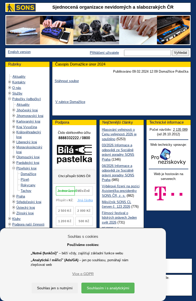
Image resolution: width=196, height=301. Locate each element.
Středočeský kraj (28, 202)
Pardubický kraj (27, 163)
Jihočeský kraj (27, 110)
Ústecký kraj (25, 208)
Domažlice (28, 174)
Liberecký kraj (26, 142)
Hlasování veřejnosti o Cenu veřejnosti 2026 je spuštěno (119, 134)
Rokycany (28, 185)
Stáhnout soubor (67, 81)
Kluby (16, 219)
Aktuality (19, 76)
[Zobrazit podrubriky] (10, 82)
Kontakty (19, 82)
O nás (16, 88)
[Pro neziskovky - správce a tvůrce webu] (168, 156)
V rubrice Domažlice (70, 102)
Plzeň (25, 179)
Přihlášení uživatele (104, 53)
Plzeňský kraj (26, 168)
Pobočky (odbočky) (26, 99)
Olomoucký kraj (28, 157)
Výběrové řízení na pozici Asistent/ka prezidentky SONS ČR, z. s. (121, 191)
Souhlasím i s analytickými (108, 288)
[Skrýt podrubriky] (10, 99)
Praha (20, 196)
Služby (17, 93)
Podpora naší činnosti (28, 224)
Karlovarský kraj (28, 121)
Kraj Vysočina (26, 127)
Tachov (26, 191)
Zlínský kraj (25, 213)
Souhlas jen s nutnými (54, 288)
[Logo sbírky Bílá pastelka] (74, 155)
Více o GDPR (83, 274)
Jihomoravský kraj (29, 116)
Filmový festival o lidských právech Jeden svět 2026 (119, 217)
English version (19, 52)
